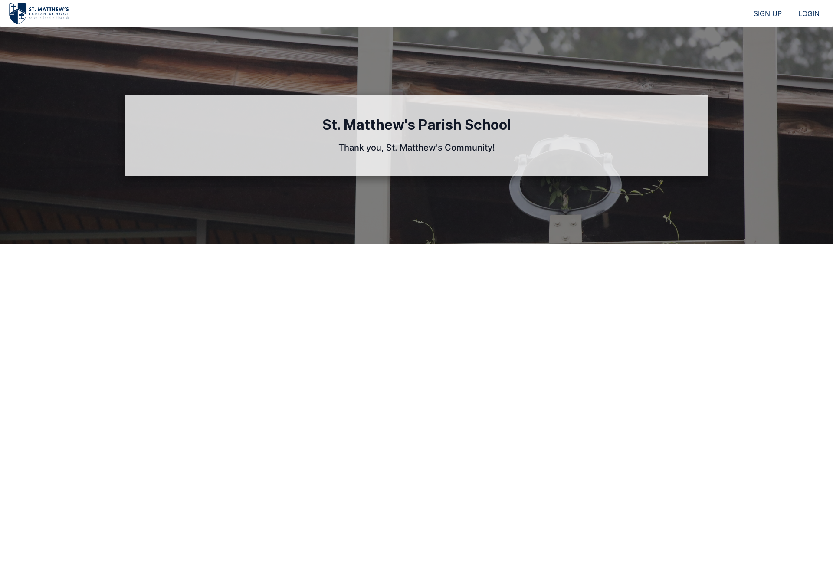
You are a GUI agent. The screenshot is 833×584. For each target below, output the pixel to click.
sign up (768, 13)
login (809, 13)
